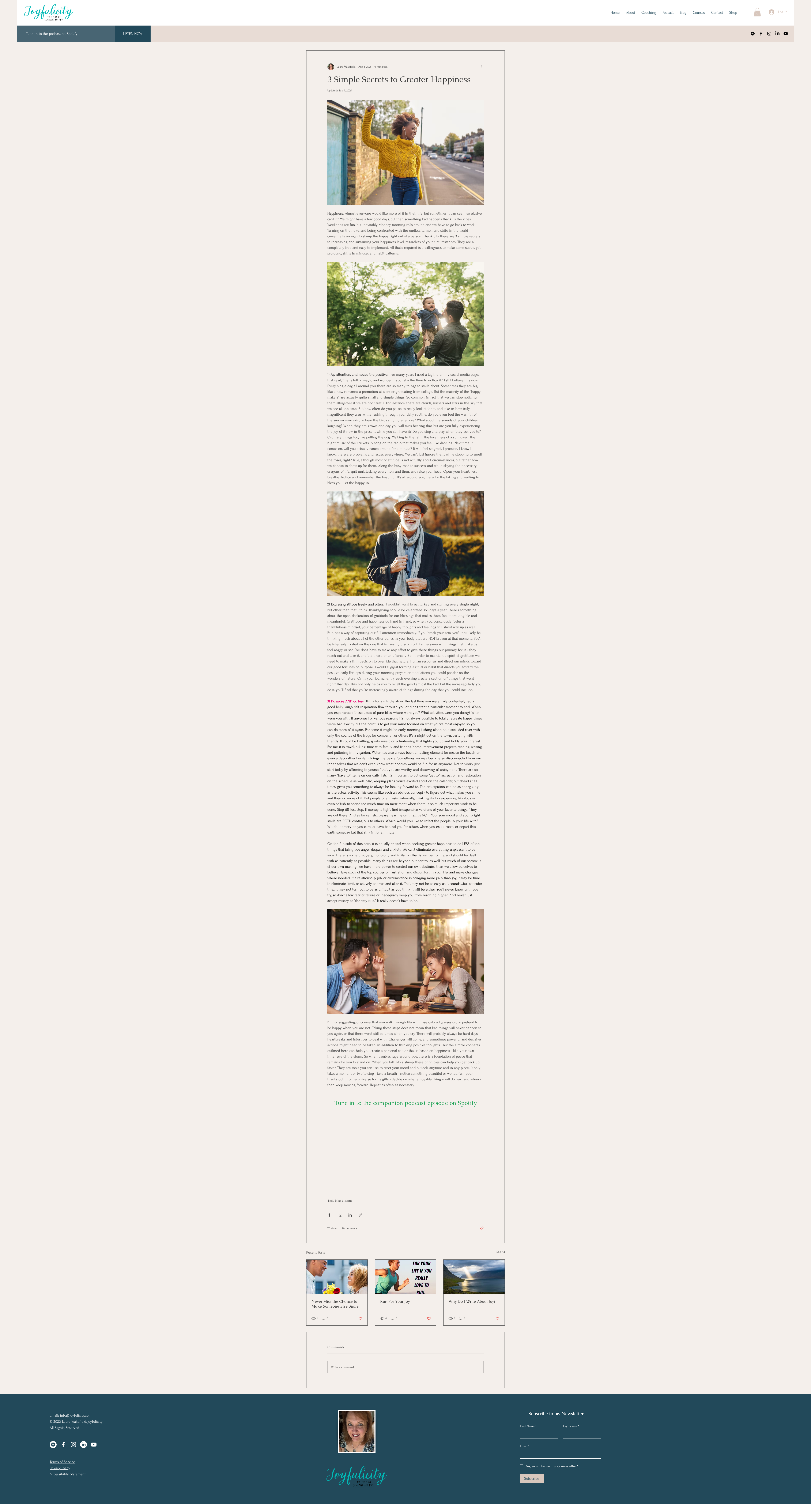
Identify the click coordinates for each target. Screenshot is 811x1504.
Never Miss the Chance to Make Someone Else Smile (335, 1304)
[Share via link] (360, 1215)
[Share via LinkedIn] (350, 1215)
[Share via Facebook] (329, 1215)
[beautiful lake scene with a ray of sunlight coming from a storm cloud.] (474, 1277)
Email (524, 1446)
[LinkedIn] (777, 33)
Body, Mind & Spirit (340, 1200)
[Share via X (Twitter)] (340, 1215)
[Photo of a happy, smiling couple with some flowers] (336, 1277)
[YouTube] (785, 33)
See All (501, 1251)
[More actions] (481, 66)
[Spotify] (752, 33)
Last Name (571, 1426)
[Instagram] (769, 33)
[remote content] (405, 1150)
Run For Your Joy (395, 1301)
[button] (757, 12)
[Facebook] (760, 33)
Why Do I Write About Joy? (472, 1301)
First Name (528, 1426)
